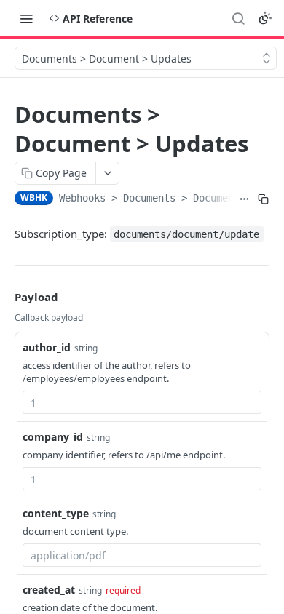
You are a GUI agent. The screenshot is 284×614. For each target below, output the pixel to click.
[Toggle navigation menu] (26, 18)
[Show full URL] (244, 199)
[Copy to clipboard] (262, 199)
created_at (49, 590)
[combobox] (142, 402)
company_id (53, 437)
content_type (56, 513)
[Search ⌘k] (238, 18)
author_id (47, 347)
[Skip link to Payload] (4, 296)
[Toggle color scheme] (265, 18)
